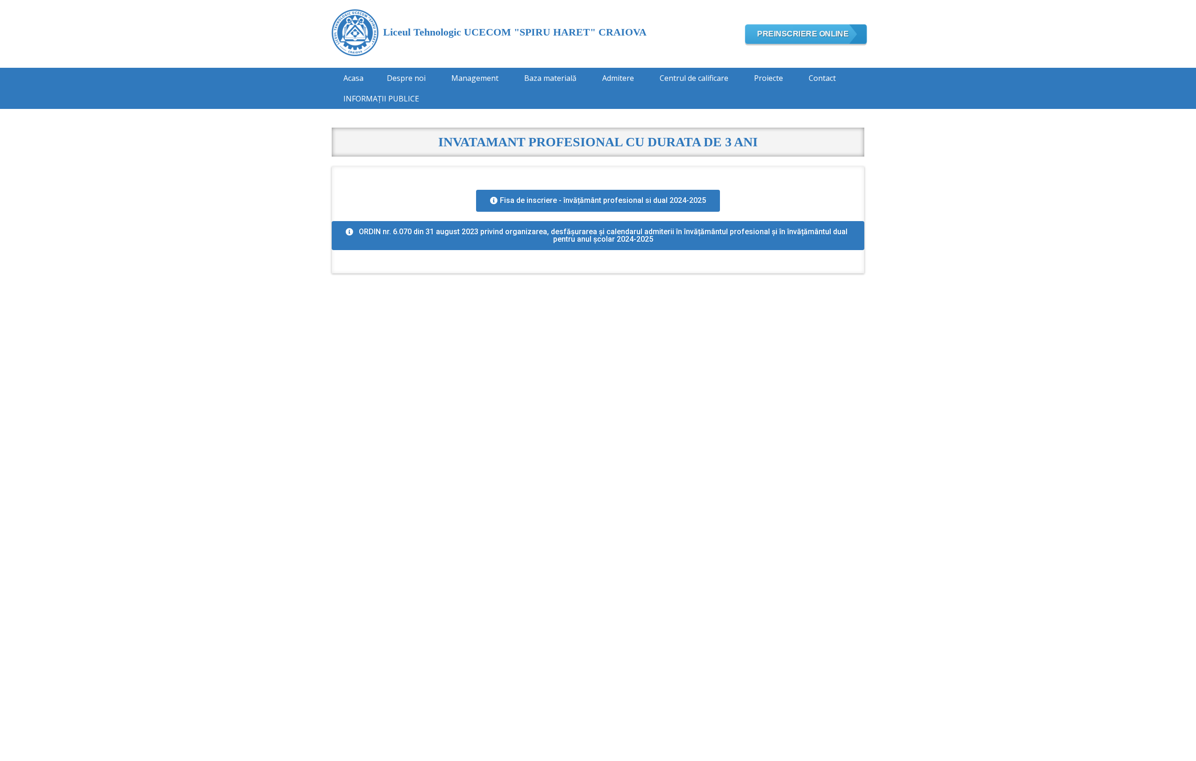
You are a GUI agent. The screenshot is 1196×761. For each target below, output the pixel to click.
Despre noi (406, 78)
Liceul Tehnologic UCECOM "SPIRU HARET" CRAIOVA (515, 32)
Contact (822, 78)
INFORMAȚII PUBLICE (381, 98)
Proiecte (768, 78)
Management (474, 78)
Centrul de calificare (694, 78)
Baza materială (550, 78)
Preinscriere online (803, 33)
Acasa (353, 78)
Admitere (618, 78)
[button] (598, 201)
